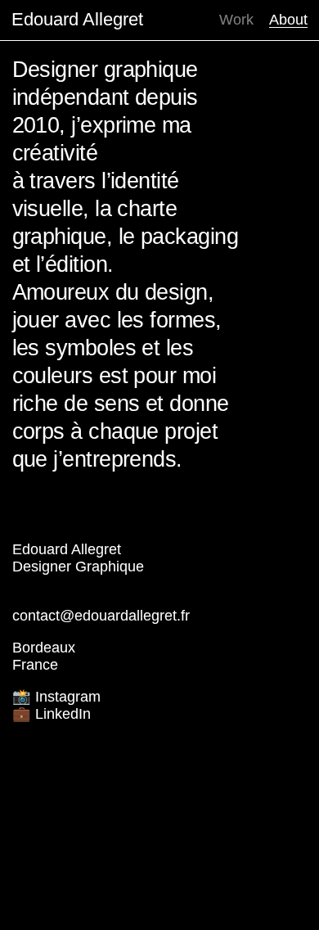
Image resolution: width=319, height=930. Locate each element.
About (288, 19)
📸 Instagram (56, 696)
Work (236, 19)
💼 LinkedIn (51, 714)
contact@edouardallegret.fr (101, 615)
